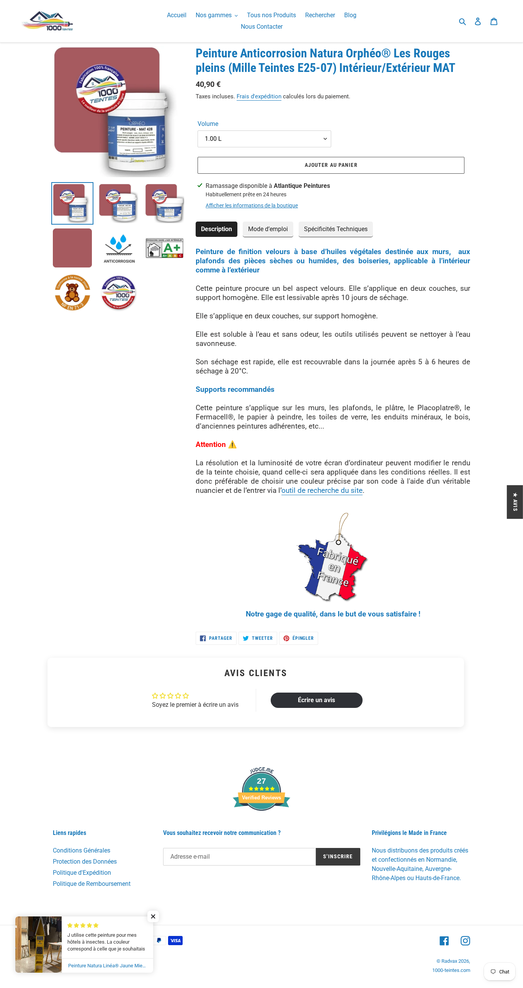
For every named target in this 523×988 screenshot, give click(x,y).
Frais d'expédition (259, 96)
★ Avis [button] (515, 502)
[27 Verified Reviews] (261, 824)
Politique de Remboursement (92, 883)
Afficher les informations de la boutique (252, 205)
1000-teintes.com (451, 970)
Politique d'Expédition (82, 872)
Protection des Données (85, 861)
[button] (153, 916)
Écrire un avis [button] (316, 700)
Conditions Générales (81, 850)
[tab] (216, 229)
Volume (208, 123)
